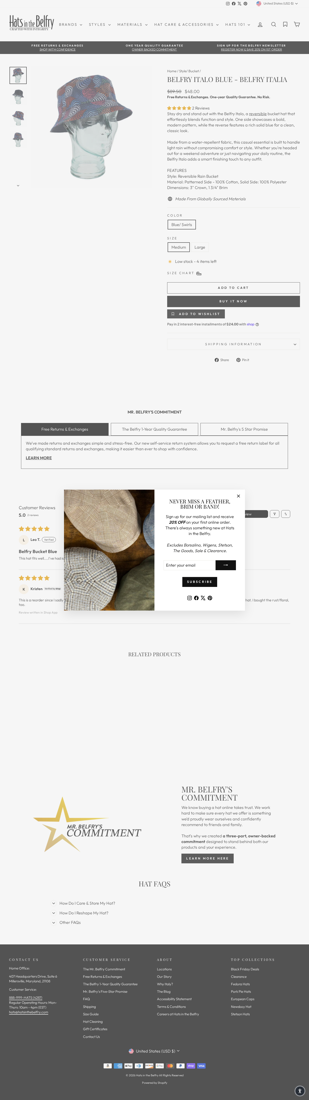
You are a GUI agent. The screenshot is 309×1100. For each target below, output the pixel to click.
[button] (300, 1091)
